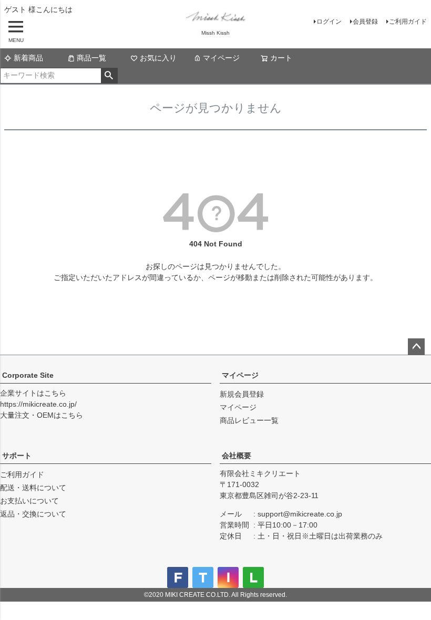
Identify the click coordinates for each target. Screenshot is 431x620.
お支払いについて (29, 501)
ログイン (329, 21)
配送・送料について (33, 487)
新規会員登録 (242, 394)
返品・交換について (33, 514)
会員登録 (365, 21)
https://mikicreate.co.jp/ (38, 404)
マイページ (221, 58)
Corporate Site (28, 375)
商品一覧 (91, 58)
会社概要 (236, 455)
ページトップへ (416, 346)
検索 (109, 75)
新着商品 (28, 58)
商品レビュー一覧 (249, 420)
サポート (17, 455)
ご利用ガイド (408, 21)
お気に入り (158, 58)
